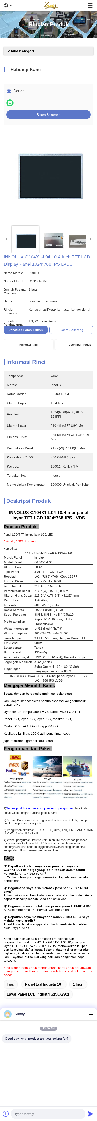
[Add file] (6, 1114)
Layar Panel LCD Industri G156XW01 (38, 994)
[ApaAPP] (10, 103)
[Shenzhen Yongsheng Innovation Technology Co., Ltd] (50, 5)
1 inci (77, 984)
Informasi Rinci (28, 344)
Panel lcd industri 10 (43, 984)
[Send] (90, 1114)
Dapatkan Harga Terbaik (25, 329)
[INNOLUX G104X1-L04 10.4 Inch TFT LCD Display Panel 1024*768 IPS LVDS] (47, 175)
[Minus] (90, 1014)
